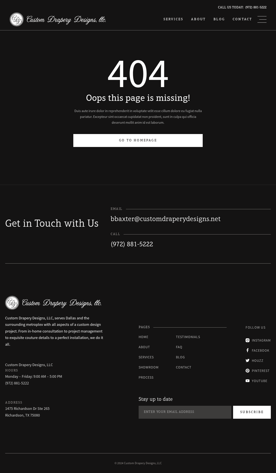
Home (143, 337)
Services (146, 357)
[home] (58, 19)
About (198, 19)
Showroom (149, 367)
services (173, 19)
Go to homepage (138, 140)
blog (219, 19)
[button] (262, 19)
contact (183, 367)
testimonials (188, 337)
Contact (242, 19)
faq (179, 347)
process (146, 377)
